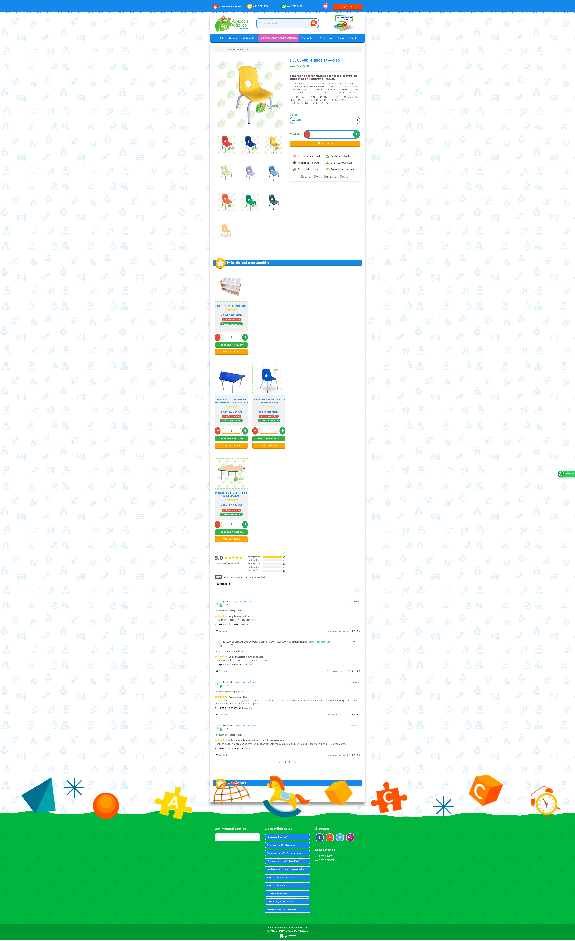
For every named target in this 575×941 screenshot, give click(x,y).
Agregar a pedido (231, 345)
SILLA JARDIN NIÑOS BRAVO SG (229, 624)
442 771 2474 (260, 6)
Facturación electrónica (280, 845)
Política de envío (276, 885)
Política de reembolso (279, 877)
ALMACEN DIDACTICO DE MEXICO (287, 930)
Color (294, 114)
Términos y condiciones (280, 901)
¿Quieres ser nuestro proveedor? (285, 869)
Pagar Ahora (348, 6)
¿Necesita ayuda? (229, 6)
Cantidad (296, 134)
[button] (353, 631)
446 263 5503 (324, 860)
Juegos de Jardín (347, 38)
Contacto (307, 38)
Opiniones (221, 583)
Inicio (221, 38)
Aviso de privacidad (278, 893)
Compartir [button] (222, 631)
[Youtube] (330, 837)
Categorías (249, 38)
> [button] (295, 762)
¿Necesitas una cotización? (282, 861)
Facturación (326, 38)
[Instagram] (350, 837)
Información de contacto (281, 909)
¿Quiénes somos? (276, 836)
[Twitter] (340, 837)
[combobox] (287, 23)
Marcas (233, 38)
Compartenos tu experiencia (283, 853)
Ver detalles (231, 351)
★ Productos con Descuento (279, 38)
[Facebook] (320, 837)
